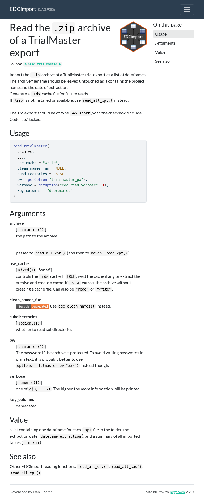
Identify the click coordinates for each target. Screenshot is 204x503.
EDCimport (23, 9)
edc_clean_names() (76, 306)
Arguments (165, 42)
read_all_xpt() (97, 100)
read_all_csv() (93, 466)
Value (160, 51)
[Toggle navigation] (187, 9)
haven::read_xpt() (109, 253)
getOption (37, 179)
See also (162, 60)
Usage (161, 33)
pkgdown (177, 491)
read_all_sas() (126, 466)
